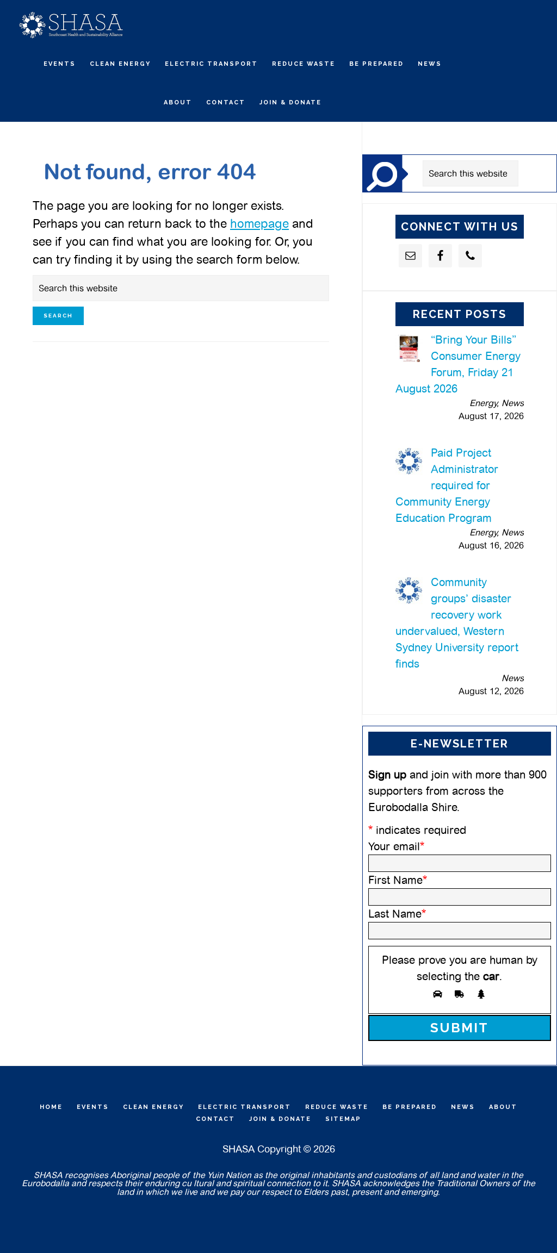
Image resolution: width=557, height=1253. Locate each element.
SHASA (70, 24)
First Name (397, 880)
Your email (396, 846)
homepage (259, 223)
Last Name (397, 913)
